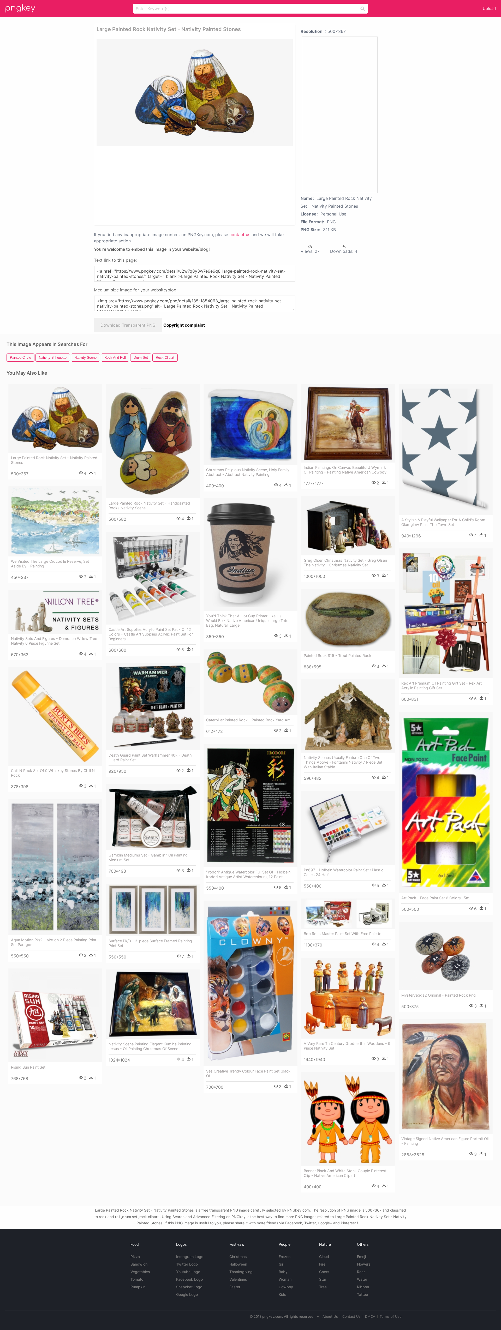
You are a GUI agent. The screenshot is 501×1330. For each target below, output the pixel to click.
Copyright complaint (184, 325)
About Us (330, 1316)
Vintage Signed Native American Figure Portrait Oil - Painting (444, 1141)
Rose (361, 1271)
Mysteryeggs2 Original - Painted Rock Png (438, 995)
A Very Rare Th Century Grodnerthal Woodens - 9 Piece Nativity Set (347, 1045)
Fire (322, 1264)
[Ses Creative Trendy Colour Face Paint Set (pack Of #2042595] (250, 984)
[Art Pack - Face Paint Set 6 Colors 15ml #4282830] (446, 802)
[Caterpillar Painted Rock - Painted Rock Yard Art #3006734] (250, 682)
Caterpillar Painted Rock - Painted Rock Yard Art (248, 720)
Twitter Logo (187, 1264)
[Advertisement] (188, 185)
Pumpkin (137, 1287)
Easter (234, 1287)
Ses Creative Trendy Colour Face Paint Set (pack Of (248, 1073)
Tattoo (362, 1294)
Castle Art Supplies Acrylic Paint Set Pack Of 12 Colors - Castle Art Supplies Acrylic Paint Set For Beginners (151, 634)
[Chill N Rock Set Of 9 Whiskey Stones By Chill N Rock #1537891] (55, 716)
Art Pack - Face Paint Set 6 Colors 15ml (435, 898)
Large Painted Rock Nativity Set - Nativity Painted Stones (54, 460)
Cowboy (286, 1287)
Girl (281, 1264)
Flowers (364, 1264)
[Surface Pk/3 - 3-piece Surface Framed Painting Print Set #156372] (153, 910)
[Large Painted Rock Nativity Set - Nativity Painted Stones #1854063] (55, 418)
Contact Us (351, 1316)
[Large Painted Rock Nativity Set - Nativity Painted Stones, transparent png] (195, 92)
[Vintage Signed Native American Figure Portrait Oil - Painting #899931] (446, 1076)
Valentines (238, 1279)
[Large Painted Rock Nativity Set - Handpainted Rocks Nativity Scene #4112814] (153, 441)
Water (362, 1279)
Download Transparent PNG (128, 325)
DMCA (370, 1316)
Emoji (361, 1256)
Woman (285, 1279)
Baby (283, 1271)
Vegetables (140, 1271)
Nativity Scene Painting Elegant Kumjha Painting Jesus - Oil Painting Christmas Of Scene (150, 1046)
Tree (323, 1287)
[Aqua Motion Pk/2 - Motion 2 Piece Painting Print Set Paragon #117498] (55, 867)
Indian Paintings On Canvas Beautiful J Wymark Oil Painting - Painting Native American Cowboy (345, 469)
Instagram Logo (189, 1256)
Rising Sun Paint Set (28, 1067)
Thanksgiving (241, 1271)
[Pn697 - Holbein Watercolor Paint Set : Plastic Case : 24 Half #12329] (348, 828)
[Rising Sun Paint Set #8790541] (55, 1015)
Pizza (135, 1256)
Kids (282, 1294)
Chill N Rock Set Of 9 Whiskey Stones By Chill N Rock (53, 772)
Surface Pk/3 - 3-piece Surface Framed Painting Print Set (150, 943)
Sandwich (138, 1264)
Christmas (238, 1256)
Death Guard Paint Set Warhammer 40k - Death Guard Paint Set (150, 757)
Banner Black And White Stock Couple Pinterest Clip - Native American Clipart (345, 1173)
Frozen (284, 1256)
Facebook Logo (189, 1279)
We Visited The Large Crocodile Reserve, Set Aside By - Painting (50, 563)
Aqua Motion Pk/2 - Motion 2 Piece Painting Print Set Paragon (53, 942)
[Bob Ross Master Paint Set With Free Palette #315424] (348, 913)
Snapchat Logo (189, 1287)
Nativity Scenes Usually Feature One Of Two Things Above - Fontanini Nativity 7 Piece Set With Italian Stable (343, 762)
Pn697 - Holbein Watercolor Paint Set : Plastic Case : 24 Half (343, 872)
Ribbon (363, 1287)
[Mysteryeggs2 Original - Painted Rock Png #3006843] (446, 956)
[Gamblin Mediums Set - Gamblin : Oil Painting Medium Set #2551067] (153, 817)
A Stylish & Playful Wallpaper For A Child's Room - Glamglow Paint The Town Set (444, 522)
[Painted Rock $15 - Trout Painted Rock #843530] (348, 620)
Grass (324, 1271)
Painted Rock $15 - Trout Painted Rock (337, 655)
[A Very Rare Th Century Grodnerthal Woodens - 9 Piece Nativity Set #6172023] (348, 998)
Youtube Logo (188, 1271)
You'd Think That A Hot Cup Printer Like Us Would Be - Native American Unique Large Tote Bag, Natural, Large (247, 620)
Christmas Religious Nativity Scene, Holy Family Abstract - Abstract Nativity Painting (247, 472)
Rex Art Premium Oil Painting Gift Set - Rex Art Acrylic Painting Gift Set (441, 685)
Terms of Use (391, 1316)
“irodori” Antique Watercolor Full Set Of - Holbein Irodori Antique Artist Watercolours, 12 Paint (248, 874)
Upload (489, 8)
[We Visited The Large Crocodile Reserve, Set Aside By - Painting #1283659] (55, 521)
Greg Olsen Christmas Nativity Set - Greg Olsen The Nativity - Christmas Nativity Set (345, 562)
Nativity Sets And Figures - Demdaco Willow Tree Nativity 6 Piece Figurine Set (54, 640)
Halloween (238, 1264)
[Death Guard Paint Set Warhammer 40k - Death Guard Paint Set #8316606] (153, 706)
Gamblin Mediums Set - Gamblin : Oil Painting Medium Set (148, 857)
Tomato (136, 1279)
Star (322, 1279)
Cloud (324, 1256)
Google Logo (187, 1294)
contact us (239, 234)
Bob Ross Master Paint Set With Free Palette (342, 933)
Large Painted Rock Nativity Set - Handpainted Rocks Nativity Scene (149, 505)
